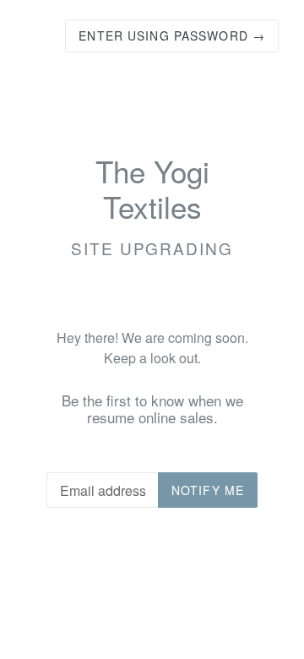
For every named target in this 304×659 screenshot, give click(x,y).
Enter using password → (172, 35)
